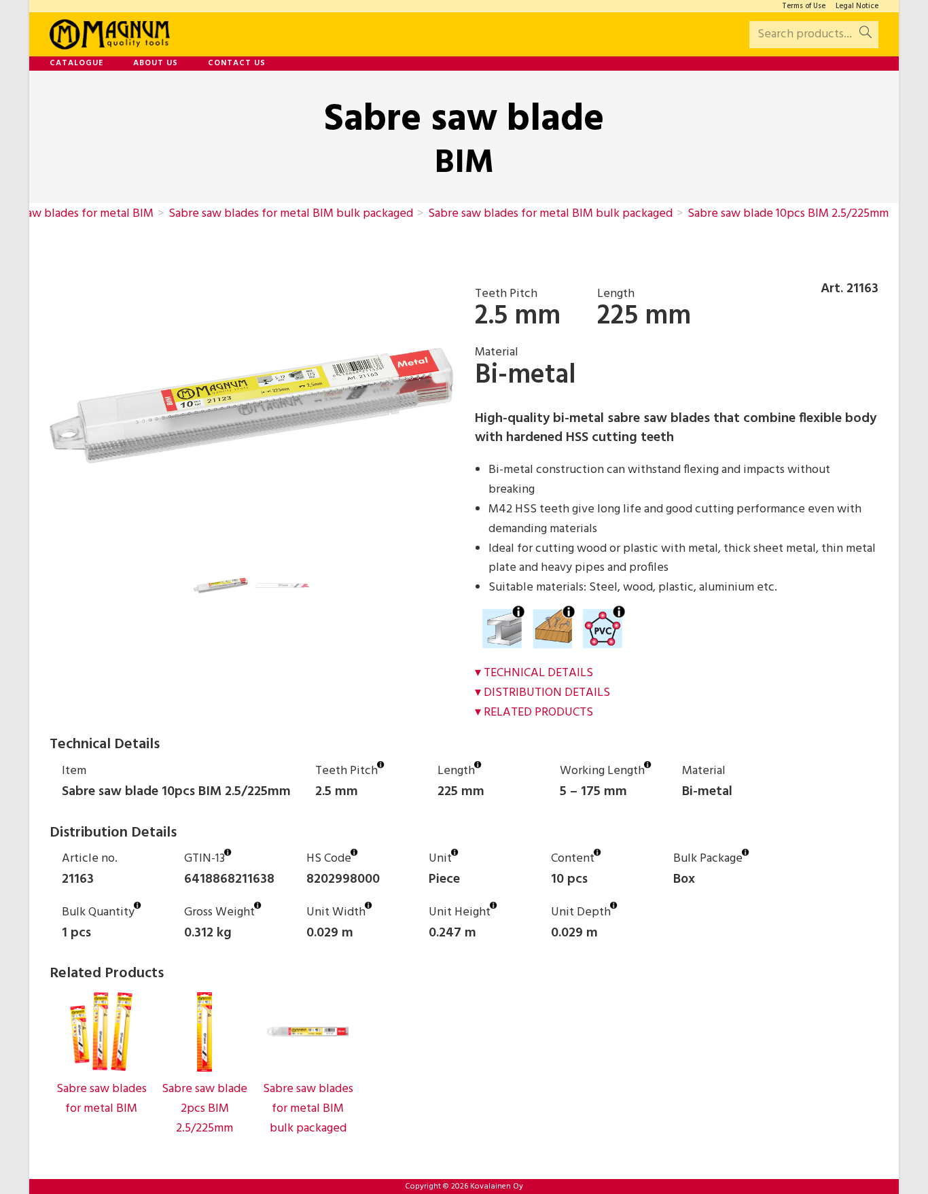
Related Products (538, 712)
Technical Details (538, 673)
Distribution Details (547, 693)
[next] (465, 405)
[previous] (37, 405)
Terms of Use (803, 6)
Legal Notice (857, 6)
